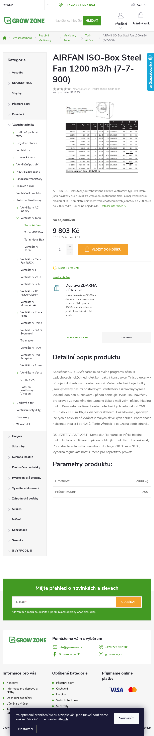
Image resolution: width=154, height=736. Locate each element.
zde (65, 719)
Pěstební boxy (21, 104)
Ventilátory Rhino (31, 323)
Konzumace (19, 530)
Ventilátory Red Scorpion (30, 356)
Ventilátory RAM (30, 348)
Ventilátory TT (29, 270)
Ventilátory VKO (30, 277)
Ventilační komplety (28, 193)
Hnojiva (17, 436)
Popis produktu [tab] (77, 337)
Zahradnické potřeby (25, 498)
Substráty (18, 446)
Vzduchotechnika (23, 125)
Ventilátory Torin (30, 218)
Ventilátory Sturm (31, 365)
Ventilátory (23, 150)
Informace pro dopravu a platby (22, 690)
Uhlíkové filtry (24, 403)
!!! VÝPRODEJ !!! (22, 551)
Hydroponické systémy (26, 478)
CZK (139, 5)
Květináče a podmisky (26, 467)
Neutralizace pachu (28, 172)
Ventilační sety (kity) (28, 410)
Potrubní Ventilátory (29, 200)
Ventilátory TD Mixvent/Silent (29, 293)
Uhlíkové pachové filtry (27, 134)
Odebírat (128, 602)
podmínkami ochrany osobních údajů (73, 612)
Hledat (92, 20)
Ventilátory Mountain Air (28, 303)
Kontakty (8, 5)
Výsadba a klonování (25, 488)
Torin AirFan (32, 225)
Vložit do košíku (107, 249)
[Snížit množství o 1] (70, 252)
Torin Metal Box (34, 240)
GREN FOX (27, 380)
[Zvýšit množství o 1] (70, 247)
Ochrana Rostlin (22, 457)
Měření (16, 519)
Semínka (17, 540)
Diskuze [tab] (127, 337)
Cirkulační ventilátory (29, 179)
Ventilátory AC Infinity (29, 209)
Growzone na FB (69, 654)
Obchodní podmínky (19, 698)
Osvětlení (18, 114)
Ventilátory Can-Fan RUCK (30, 261)
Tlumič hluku (24, 424)
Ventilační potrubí (27, 164)
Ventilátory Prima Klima (31, 314)
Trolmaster (27, 340)
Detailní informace (112, 206)
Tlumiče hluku (25, 186)
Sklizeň (16, 509)
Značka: (61, 277)
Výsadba (17, 73)
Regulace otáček (26, 143)
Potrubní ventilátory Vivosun (26, 390)
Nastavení (25, 729)
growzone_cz (113, 654)
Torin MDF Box (33, 232)
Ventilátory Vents (31, 373)
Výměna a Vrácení (18, 704)
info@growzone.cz (70, 647)
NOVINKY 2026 (22, 83)
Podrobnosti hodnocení (106, 89)
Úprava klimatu (25, 157)
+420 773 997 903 (116, 647)
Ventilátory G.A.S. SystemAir (31, 331)
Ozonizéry (22, 417)
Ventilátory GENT (31, 284)
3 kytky (16, 93)
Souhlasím (126, 718)
